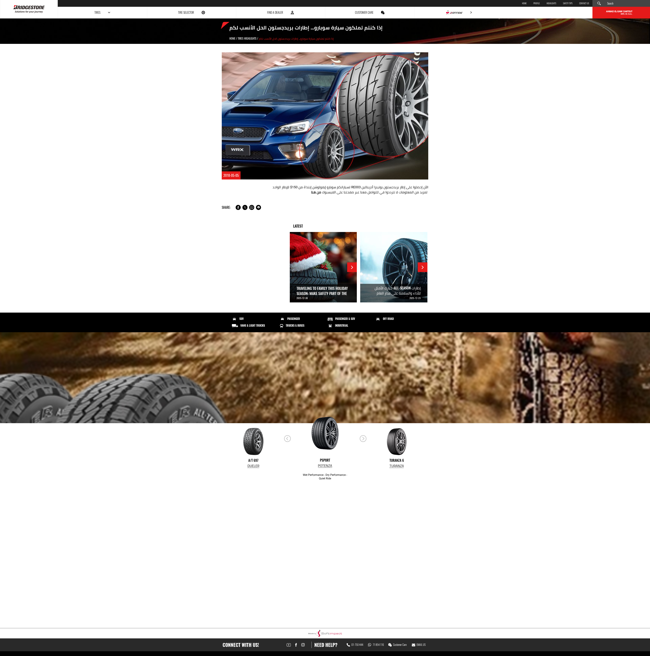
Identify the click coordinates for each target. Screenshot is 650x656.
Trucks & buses (295, 325)
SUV (241, 318)
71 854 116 (378, 644)
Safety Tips (567, 3)
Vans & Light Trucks (252, 325)
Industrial (341, 325)
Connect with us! (241, 645)
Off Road (388, 318)
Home (524, 3)
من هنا (316, 192)
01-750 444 (357, 644)
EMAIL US (421, 644)
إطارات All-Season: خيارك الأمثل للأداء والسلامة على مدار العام (398, 290)
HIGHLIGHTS (551, 3)
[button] (363, 438)
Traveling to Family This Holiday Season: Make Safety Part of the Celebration (322, 293)
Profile (536, 3)
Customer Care (400, 644)
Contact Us (584, 3)
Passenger (293, 318)
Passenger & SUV (345, 318)
